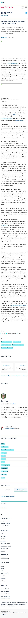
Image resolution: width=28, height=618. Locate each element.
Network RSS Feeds (5, 588)
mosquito (3, 455)
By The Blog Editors (5, 465)
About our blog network (6, 518)
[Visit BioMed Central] (3, 3)
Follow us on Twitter (5, 591)
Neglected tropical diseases (7, 449)
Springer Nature (4, 614)
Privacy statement (20, 604)
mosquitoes (3, 452)
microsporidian (19, 120)
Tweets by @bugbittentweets (8, 496)
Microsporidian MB (5, 344)
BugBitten (6, 12)
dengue (2, 462)
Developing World (12, 333)
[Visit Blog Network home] (7, 7)
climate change (4, 471)
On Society (3, 541)
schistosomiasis (4, 446)
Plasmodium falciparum (17, 344)
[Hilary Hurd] (3, 398)
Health (19, 333)
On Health (3, 538)
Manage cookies (11, 605)
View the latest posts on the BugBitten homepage (14, 375)
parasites (3, 459)
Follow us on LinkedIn (5, 596)
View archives (3, 507)
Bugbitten (3, 551)
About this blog (4, 15)
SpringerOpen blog (5, 558)
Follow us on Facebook (5, 593)
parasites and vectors (9, 428)
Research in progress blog (6, 546)
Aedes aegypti (4, 468)
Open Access (3, 575)
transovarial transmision (7, 347)
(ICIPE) (14, 114)
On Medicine (3, 536)
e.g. (2, 225)
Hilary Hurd (4, 401)
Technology (3, 578)
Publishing (3, 580)
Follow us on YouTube (5, 598)
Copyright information (5, 520)
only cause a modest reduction (18, 305)
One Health (3, 474)
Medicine (2, 568)
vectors (2, 477)
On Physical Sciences (5, 543)
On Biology (3, 533)
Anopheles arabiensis (6, 341)
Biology (3, 333)
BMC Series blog (4, 548)
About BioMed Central (5, 525)
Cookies (2, 605)
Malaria (2, 443)
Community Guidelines (5, 523)
